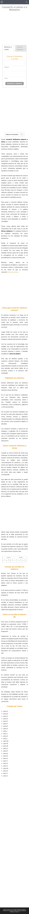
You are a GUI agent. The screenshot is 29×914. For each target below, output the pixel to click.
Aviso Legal (13, 909)
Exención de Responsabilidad (19, 910)
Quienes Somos (6, 909)
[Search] (26, 2)
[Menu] (2, 2)
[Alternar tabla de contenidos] (21, 134)
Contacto (17, 911)
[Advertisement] (14, 28)
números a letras (12, 272)
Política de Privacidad (7, 910)
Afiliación (12, 911)
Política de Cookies (21, 909)
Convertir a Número (14, 83)
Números (7, 67)
